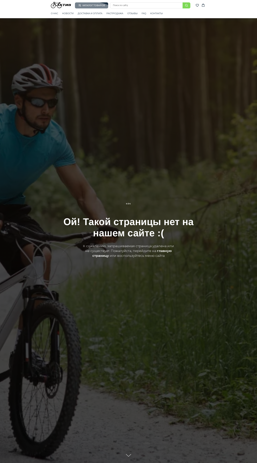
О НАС (54, 13)
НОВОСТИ (68, 13)
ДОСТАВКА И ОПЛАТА (90, 13)
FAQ (144, 13)
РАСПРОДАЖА (114, 13)
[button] (197, 5)
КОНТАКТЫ (156, 13)
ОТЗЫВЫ (132, 13)
